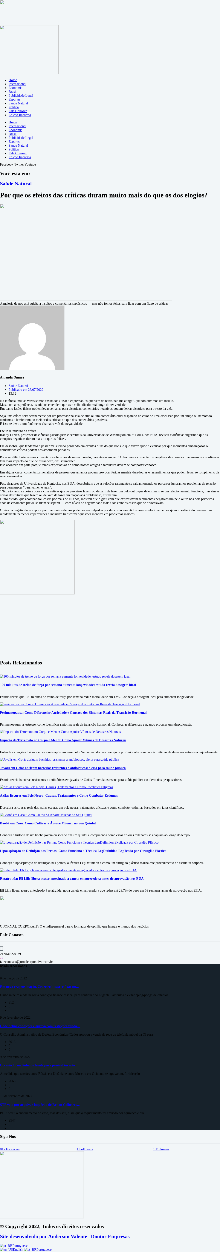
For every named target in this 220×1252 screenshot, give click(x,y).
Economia (15, 88)
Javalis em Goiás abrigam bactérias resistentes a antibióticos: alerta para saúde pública (63, 768)
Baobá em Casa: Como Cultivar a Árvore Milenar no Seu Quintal (48, 823)
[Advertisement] (110, 625)
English (18, 1249)
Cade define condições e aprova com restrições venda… (40, 1026)
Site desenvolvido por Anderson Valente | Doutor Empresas (65, 1236)
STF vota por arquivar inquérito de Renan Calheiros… (40, 1104)
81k (10, 1149)
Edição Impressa (20, 115)
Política (14, 107)
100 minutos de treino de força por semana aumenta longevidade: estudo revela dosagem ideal (68, 685)
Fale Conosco (18, 111)
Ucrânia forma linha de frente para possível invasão (37, 1065)
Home (13, 80)
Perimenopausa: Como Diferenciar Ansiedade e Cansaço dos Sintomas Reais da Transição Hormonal (73, 712)
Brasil (13, 91)
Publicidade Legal (21, 95)
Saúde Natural (18, 103)
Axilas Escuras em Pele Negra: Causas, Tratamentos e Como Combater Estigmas (59, 795)
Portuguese (20, 1245)
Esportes (14, 99)
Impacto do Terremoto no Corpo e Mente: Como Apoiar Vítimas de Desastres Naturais (63, 740)
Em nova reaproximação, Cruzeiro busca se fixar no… (39, 986)
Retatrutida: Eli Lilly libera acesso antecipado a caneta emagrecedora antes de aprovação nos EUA (72, 878)
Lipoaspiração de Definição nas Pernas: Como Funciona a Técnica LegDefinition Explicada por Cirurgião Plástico (83, 851)
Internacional (17, 84)
